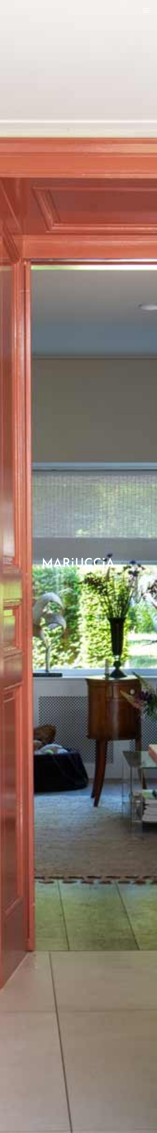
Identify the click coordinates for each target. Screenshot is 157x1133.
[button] (146, 10)
